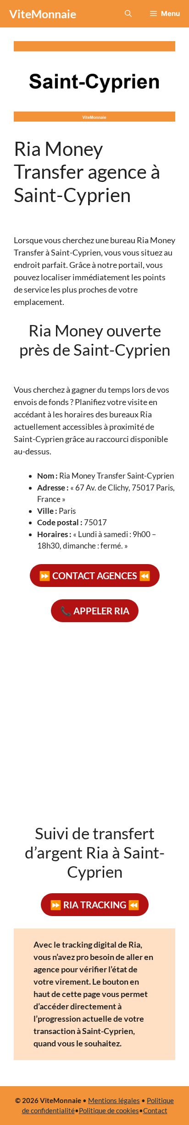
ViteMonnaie (42, 14)
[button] (128, 13)
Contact (155, 1110)
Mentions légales (114, 1100)
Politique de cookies (109, 1110)
